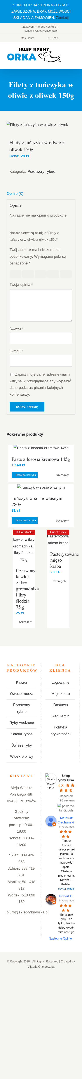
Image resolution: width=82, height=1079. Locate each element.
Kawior (21, 682)
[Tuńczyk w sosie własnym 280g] (41, 487)
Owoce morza (21, 694)
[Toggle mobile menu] (73, 54)
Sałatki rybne (22, 734)
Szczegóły (62, 475)
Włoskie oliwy (21, 756)
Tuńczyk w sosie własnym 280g (37, 501)
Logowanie (60, 682)
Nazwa (17, 329)
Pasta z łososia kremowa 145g (41, 459)
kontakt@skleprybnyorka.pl (41, 30)
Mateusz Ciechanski (66, 820)
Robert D (65, 896)
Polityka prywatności (61, 730)
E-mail (16, 351)
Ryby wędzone (21, 723)
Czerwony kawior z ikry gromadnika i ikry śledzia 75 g (27, 588)
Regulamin (60, 716)
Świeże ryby (21, 745)
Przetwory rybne (41, 171)
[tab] (41, 194)
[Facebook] (21, 930)
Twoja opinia (21, 285)
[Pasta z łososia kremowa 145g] (41, 448)
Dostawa (60, 705)
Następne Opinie (60, 938)
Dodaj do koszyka (26, 475)
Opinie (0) (15, 193)
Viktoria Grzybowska (41, 966)
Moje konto (60, 694)
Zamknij (62, 18)
